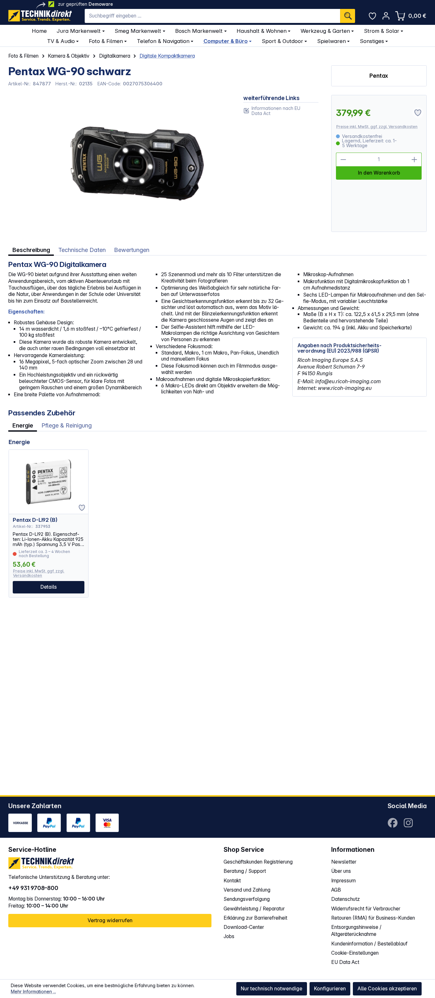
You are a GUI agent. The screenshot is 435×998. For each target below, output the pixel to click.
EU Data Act (345, 962)
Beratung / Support (245, 871)
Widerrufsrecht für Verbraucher (365, 909)
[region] (119, 163)
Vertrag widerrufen (110, 920)
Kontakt (232, 881)
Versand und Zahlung (247, 890)
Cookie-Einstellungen (355, 953)
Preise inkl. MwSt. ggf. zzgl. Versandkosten (376, 126)
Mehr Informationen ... (33, 991)
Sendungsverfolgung (247, 899)
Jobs (229, 936)
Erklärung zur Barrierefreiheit (255, 918)
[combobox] (212, 16)
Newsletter (343, 862)
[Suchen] (347, 16)
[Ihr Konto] (385, 15)
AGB (336, 890)
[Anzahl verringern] (343, 160)
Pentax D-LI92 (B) (35, 520)
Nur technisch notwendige (271, 989)
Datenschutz (345, 899)
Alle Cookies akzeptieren (387, 989)
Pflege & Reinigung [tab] (66, 425)
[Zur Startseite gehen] (40, 16)
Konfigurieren (330, 989)
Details (48, 587)
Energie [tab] (22, 425)
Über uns (341, 871)
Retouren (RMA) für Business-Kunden (373, 918)
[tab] (31, 249)
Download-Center (244, 927)
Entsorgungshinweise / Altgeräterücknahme (356, 930)
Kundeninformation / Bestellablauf (369, 944)
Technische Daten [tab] (82, 249)
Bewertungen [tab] (131, 249)
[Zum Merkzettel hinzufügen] (81, 507)
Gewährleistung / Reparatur (254, 909)
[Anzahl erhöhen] (415, 160)
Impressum (343, 881)
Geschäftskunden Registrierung (258, 862)
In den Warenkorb (379, 173)
